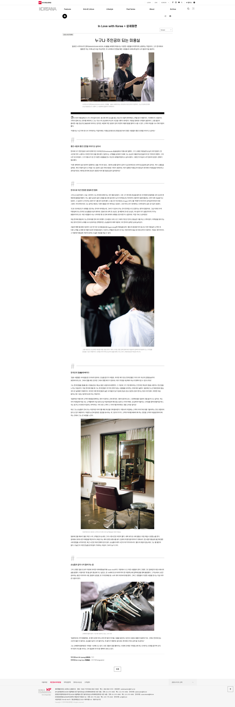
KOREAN (163, 2)
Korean (163, 30)
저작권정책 (67, 682)
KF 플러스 (189, 2)
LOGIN (149, 2)
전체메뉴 (193, 8)
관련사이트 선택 (177, 682)
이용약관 (44, 682)
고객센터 (87, 682)
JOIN (156, 2)
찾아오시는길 (77, 682)
